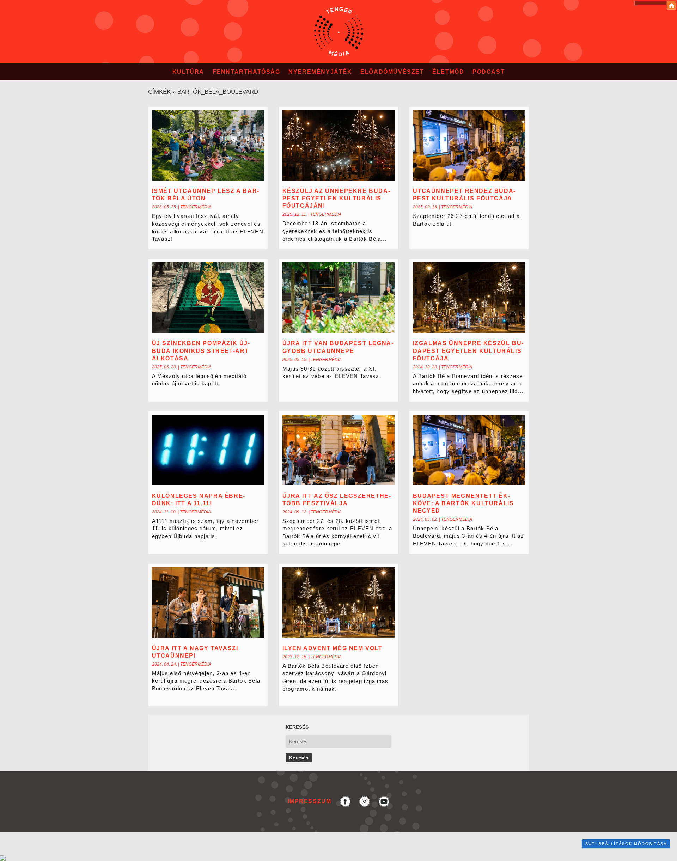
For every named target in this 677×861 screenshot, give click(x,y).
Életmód (448, 72)
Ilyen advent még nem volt (332, 648)
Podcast (488, 72)
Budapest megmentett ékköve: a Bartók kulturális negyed (463, 503)
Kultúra (188, 72)
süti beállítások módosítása (626, 844)
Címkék (159, 91)
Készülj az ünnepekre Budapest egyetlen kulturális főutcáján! (336, 198)
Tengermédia (195, 206)
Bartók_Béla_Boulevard (217, 91)
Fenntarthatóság (246, 72)
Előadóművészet (392, 72)
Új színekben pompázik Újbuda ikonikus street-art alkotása (201, 350)
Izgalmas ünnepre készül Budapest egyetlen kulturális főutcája (468, 350)
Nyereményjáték (320, 72)
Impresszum (309, 801)
